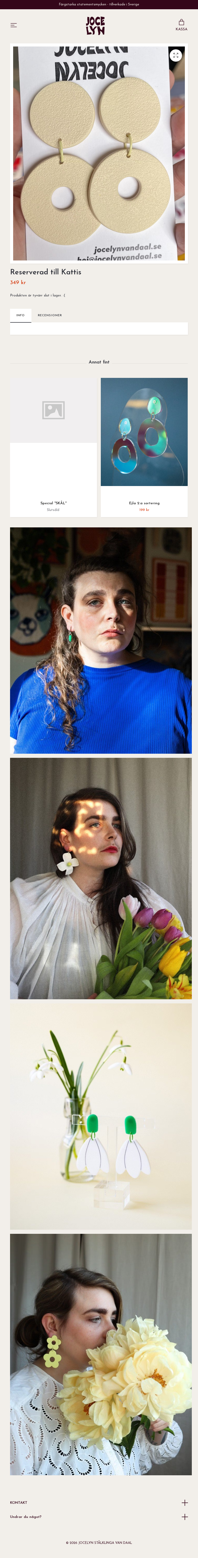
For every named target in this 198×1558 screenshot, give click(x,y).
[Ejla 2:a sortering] (144, 437)
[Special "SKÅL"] (53, 437)
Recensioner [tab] (50, 315)
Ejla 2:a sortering (144, 503)
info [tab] (20, 315)
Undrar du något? (26, 1517)
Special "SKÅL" (53, 503)
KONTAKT (18, 1503)
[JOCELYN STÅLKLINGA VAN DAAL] (95, 25)
